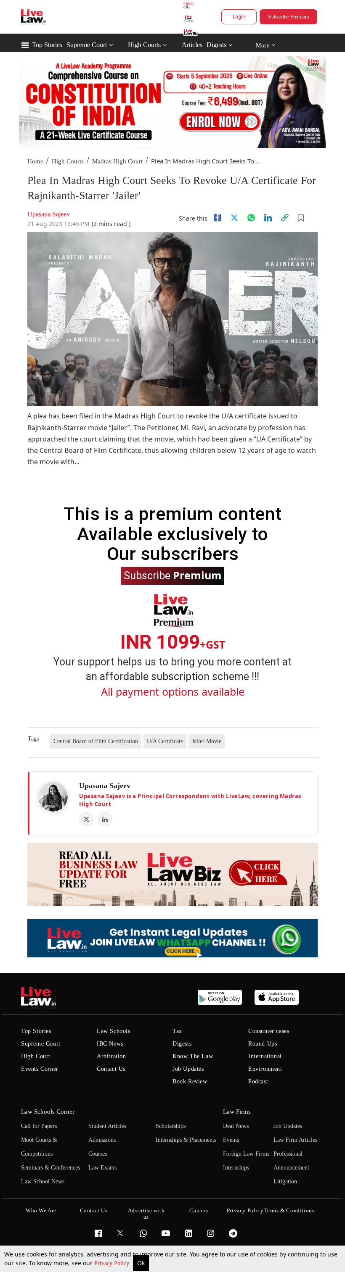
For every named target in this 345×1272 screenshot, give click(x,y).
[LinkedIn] (105, 819)
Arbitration (111, 1056)
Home (35, 161)
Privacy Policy (112, 1263)
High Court (35, 1056)
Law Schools (113, 1031)
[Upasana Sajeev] (53, 797)
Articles (192, 44)
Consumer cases (268, 1031)
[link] (285, 217)
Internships (236, 1167)
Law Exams (102, 1167)
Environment (265, 1069)
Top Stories (47, 44)
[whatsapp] (251, 217)
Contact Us (111, 1069)
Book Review (189, 1081)
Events (231, 1140)
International (265, 1056)
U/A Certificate (165, 741)
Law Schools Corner (47, 1111)
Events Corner (39, 1069)
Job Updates (188, 1069)
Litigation (285, 1181)
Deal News (236, 1126)
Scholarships (171, 1126)
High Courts (144, 44)
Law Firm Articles (295, 1140)
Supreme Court (86, 44)
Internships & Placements (186, 1140)
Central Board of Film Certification (95, 741)
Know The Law (192, 1056)
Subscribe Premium (288, 17)
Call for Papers (39, 1126)
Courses (97, 1154)
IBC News (110, 1044)
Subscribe (173, 575)
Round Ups (262, 1044)
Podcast (258, 1081)
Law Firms (237, 1111)
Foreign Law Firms (246, 1154)
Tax (177, 1031)
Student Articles (107, 1126)
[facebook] (217, 217)
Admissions (102, 1140)
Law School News (42, 1181)
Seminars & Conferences (50, 1167)
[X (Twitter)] (86, 819)
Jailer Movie (206, 741)
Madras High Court (117, 161)
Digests (216, 44)
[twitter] (234, 217)
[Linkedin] (268, 217)
